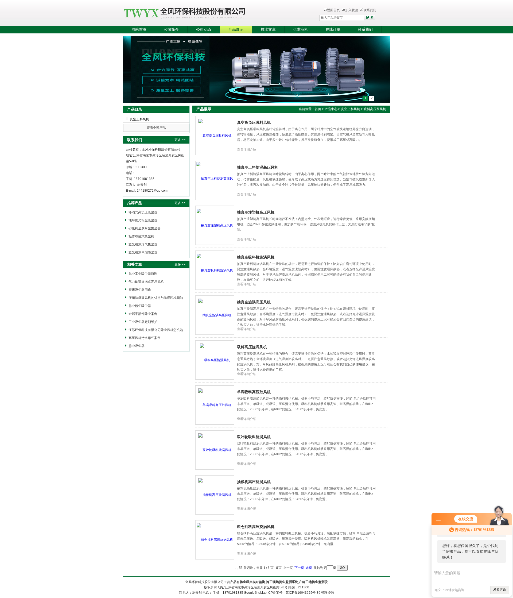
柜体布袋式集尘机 (141, 236)
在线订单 (332, 30)
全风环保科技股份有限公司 (210, 13)
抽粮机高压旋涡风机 (254, 482)
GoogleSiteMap (255, 593)
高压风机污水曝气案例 (145, 338)
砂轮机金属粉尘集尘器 (145, 228)
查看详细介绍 (246, 149)
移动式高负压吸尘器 (143, 212)
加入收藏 (351, 10)
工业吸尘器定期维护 (143, 322)
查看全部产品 (156, 128)
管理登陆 (327, 593)
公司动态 (203, 30)
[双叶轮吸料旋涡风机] (215, 450)
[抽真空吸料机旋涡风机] (214, 270)
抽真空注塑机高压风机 (255, 212)
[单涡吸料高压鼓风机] (215, 405)
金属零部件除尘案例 (143, 314)
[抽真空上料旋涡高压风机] (215, 180)
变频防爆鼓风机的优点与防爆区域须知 (156, 298)
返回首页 (333, 10)
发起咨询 (499, 590)
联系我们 (369, 10)
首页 (318, 109)
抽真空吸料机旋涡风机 (255, 257)
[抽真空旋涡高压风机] (215, 315)
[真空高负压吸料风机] (215, 135)
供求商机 (300, 30)
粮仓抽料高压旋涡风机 (255, 526)
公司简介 (171, 30)
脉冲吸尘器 (137, 346)
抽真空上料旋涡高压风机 (257, 167)
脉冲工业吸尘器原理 (143, 274)
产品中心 (331, 109)
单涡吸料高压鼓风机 (254, 392)
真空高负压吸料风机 (254, 122)
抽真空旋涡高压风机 (254, 302)
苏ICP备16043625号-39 (303, 593)
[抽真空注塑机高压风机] (214, 225)
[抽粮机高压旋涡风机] (215, 495)
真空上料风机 (139, 119)
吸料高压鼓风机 (375, 109)
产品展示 (235, 30)
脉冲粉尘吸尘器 (140, 306)
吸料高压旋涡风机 (252, 347)
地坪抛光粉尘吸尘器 (143, 220)
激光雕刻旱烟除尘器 (143, 252)
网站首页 (138, 30)
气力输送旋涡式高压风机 (146, 282)
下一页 (299, 568)
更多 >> (179, 140)
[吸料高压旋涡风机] (215, 360)
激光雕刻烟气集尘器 (143, 244)
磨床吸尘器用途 (140, 290)
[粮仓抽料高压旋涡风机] (214, 540)
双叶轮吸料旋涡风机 (254, 437)
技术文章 (268, 30)
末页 (309, 568)
